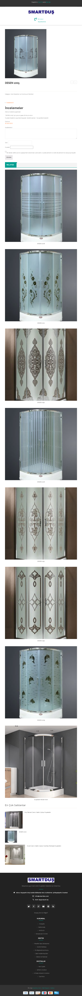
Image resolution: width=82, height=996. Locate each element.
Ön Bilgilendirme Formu (42, 950)
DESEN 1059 (72, 82)
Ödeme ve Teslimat (41, 957)
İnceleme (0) (10, 102)
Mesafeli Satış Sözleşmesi (41, 943)
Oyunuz (7, 121)
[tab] (41, 102)
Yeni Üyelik (41, 966)
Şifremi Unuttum (42, 970)
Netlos (52, 988)
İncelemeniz (9, 127)
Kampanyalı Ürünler (42, 934)
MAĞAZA (41, 930)
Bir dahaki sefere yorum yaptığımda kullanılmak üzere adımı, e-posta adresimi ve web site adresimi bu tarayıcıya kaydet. (41, 153)
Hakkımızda (41, 927)
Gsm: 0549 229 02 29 (41, 899)
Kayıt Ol (40, 2)
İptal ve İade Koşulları (42, 953)
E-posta (7, 147)
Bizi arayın (40, 19)
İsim (6, 142)
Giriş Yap (48, 2)
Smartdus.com (36, 988)
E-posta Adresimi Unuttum (41, 973)
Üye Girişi (41, 976)
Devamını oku (41, 244)
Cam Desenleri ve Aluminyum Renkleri (22, 94)
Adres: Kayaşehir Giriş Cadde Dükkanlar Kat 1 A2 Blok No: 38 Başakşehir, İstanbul (42, 892)
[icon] (29, 906)
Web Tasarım (45, 988)
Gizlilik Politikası (41, 947)
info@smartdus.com (42, 896)
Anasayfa (41, 924)
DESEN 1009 (75, 82)
